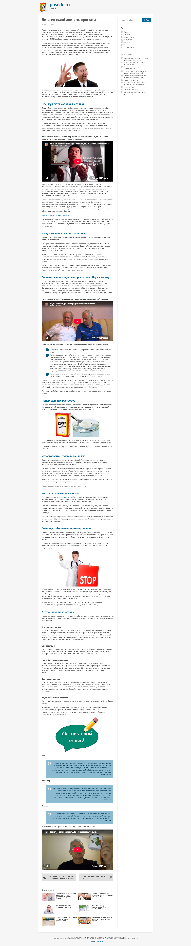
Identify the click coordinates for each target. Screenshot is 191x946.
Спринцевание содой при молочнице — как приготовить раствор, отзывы (66, 895)
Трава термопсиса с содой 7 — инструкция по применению (66, 919)
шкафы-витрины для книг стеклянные (56, 215)
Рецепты (127, 42)
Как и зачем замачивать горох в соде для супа (135, 63)
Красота (127, 32)
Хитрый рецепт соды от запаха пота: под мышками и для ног (135, 76)
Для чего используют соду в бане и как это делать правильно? (136, 72)
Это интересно (129, 47)
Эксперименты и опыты (132, 45)
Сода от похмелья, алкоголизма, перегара (94, 877)
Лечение (51, 25)
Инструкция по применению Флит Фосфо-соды (99, 907)
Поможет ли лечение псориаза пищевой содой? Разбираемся (102, 895)
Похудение (128, 40)
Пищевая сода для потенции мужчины (63, 906)
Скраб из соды (129, 87)
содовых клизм (64, 497)
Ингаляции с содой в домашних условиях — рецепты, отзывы (61, 877)
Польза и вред (129, 37)
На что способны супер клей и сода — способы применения (134, 83)
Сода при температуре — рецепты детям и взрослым (136, 68)
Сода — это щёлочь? (131, 80)
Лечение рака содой (131, 89)
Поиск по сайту (99, 941)
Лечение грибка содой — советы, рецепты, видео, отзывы (102, 919)
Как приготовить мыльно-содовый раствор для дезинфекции (136, 59)
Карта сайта (90, 941)
